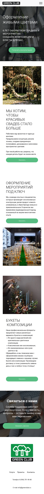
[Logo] (11, 3)
